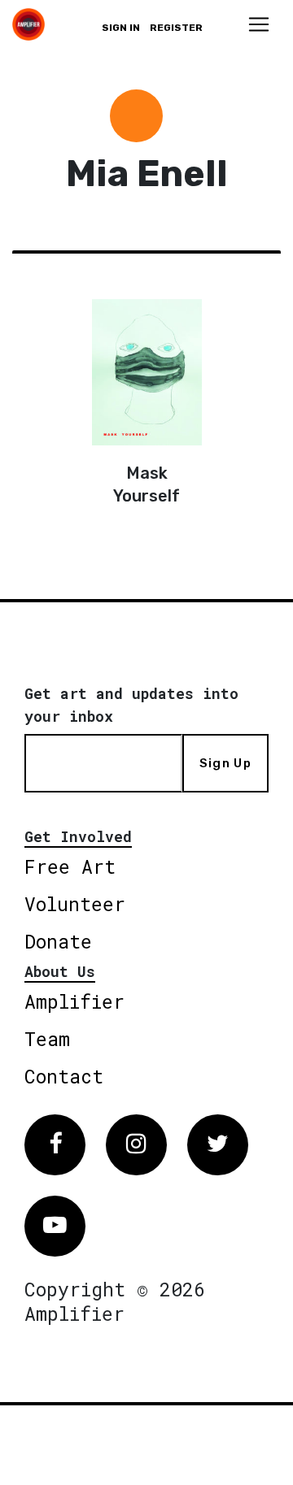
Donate (58, 941)
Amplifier (74, 1001)
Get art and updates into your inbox (131, 705)
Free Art (70, 866)
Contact (63, 1076)
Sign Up (225, 763)
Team (47, 1039)
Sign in (121, 27)
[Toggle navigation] (259, 24)
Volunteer (74, 904)
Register (176, 27)
